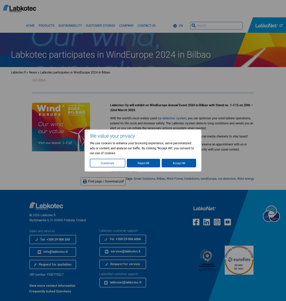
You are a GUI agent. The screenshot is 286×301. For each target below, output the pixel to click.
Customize (107, 163)
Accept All (179, 163)
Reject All (143, 163)
